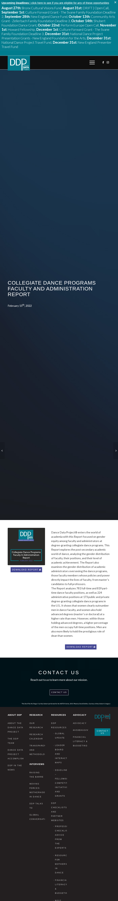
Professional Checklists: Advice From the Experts (61, 837)
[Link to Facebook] (103, 62)
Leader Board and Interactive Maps (61, 754)
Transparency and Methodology (37, 750)
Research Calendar (36, 736)
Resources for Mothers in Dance (61, 864)
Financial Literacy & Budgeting (61, 886)
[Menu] (91, 62)
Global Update (60, 735)
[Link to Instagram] (108, 62)
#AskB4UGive (81, 730)
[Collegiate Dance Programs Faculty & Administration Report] (26, 546)
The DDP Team (13, 741)
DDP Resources (59, 725)
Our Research (36, 725)
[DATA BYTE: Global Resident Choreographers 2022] (2, 450)
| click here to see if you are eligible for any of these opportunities (55, 2)
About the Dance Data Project (15, 727)
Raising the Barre (37, 775)
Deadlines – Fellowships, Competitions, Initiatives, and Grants (61, 783)
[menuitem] (91, 62)
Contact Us (59, 692)
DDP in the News (15, 767)
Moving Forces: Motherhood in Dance (37, 790)
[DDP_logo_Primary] (19, 63)
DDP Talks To (36, 806)
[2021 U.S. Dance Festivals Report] (115, 450)
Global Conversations (37, 817)
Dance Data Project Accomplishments (15, 754)
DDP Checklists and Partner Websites (59, 812)
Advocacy (80, 723)
